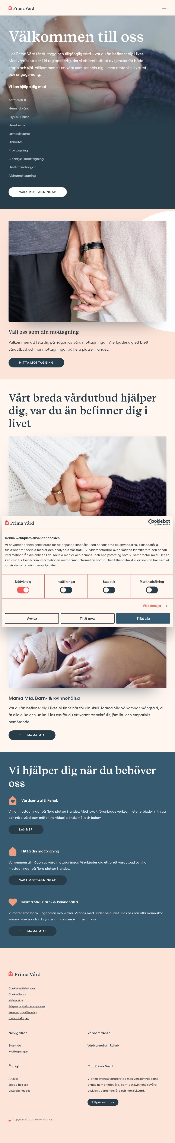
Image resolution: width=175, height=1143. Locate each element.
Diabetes (16, 142)
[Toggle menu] (163, 7)
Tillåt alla (143, 618)
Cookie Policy (17, 994)
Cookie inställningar (22, 988)
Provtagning (18, 150)
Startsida (15, 1045)
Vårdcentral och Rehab (103, 1045)
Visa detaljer (152, 605)
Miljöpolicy (16, 1000)
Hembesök (17, 125)
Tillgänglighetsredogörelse (27, 1006)
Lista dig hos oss (19, 1091)
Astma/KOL (17, 100)
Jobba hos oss (18, 1085)
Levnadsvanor (20, 133)
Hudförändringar (22, 167)
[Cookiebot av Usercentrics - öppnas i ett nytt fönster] (151, 522)
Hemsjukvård (19, 108)
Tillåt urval (87, 618)
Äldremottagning (22, 175)
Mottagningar (18, 1051)
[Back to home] (21, 7)
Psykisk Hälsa (19, 117)
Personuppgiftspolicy (23, 1012)
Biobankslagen (19, 1018)
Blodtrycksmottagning (26, 159)
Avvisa (32, 618)
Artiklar (13, 1079)
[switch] (66, 590)
